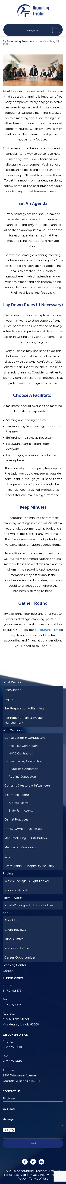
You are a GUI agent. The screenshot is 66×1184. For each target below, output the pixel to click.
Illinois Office (14, 939)
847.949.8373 (12, 991)
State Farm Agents (21, 810)
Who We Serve (13, 730)
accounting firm (46, 630)
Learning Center (14, 965)
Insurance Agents (17, 795)
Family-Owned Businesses (23, 829)
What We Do (12, 682)
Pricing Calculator (17, 890)
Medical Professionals (20, 847)
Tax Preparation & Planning (24, 708)
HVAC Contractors (21, 753)
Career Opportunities (20, 957)
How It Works (12, 898)
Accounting (12, 690)
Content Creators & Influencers (27, 785)
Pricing (8, 873)
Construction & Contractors (24, 738)
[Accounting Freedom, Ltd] (33, 8)
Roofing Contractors (22, 776)
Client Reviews (15, 930)
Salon (8, 857)
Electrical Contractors (23, 745)
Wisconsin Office (16, 948)
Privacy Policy (39, 1175)
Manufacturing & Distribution (25, 838)
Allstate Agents (19, 803)
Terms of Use (38, 1178)
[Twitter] (33, 1162)
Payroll (9, 699)
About (7, 913)
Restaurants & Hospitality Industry (29, 866)
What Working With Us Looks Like (28, 905)
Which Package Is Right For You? (28, 881)
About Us (11, 920)
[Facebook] (25, 1162)
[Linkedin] (41, 1162)
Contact (9, 971)
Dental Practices (16, 819)
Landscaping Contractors (25, 761)
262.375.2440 (12, 1047)
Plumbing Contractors (24, 769)
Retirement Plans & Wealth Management (23, 720)
